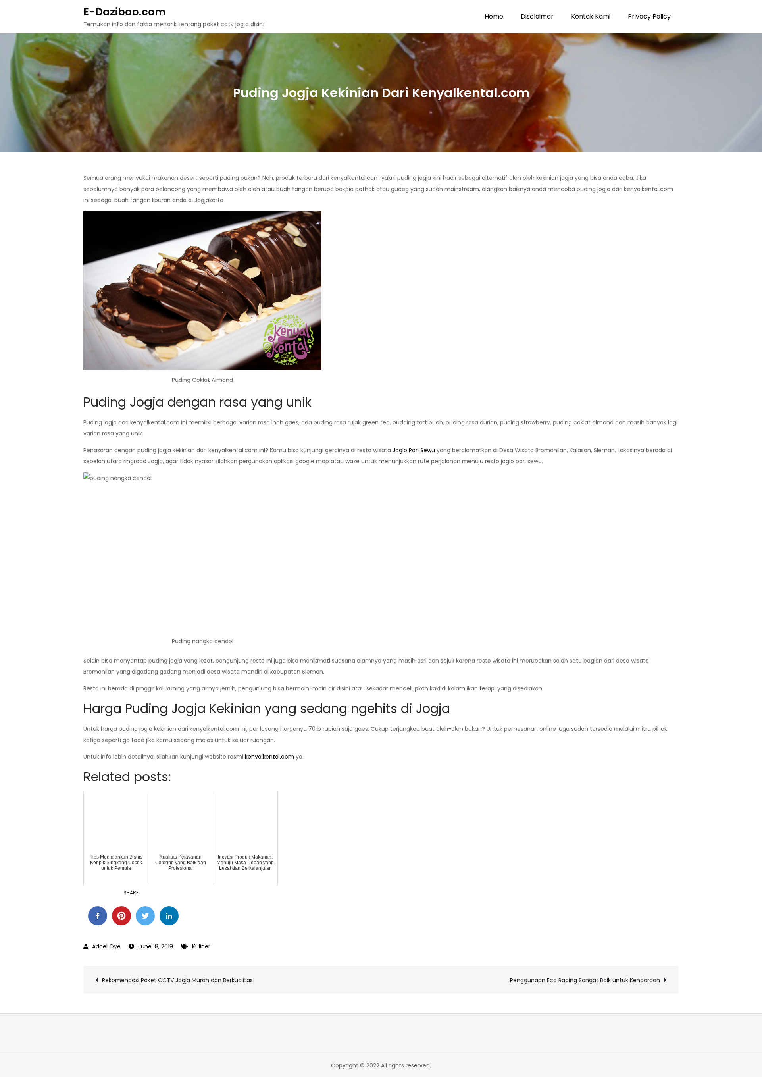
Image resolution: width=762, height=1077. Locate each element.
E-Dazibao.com (124, 12)
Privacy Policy (649, 16)
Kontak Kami (590, 16)
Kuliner (201, 946)
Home (494, 16)
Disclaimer (537, 16)
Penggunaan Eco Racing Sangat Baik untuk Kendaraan (585, 980)
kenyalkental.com (269, 757)
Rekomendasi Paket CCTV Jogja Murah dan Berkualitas (177, 980)
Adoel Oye (106, 946)
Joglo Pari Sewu (414, 450)
